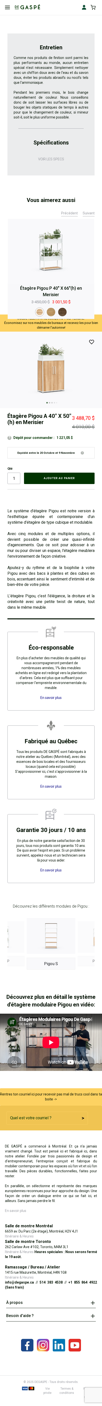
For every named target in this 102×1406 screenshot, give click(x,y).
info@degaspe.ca (19, 1282)
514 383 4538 (51, 1282)
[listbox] (51, 312)
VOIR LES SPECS (51, 159)
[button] (46, 402)
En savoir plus (15, 1211)
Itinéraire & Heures (19, 1236)
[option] (39, 312)
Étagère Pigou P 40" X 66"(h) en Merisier (51, 291)
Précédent (69, 213)
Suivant (89, 213)
